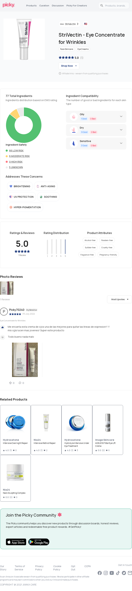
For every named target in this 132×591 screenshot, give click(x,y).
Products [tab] (31, 5)
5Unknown (16, 167)
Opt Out (73, 568)
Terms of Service (20, 568)
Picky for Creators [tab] (77, 5)
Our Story (3, 568)
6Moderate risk (19, 156)
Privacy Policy (39, 568)
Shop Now (67, 65)
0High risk (16, 161)
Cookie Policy (57, 568)
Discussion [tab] (58, 5)
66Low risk (16, 150)
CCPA (87, 566)
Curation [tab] (44, 5)
